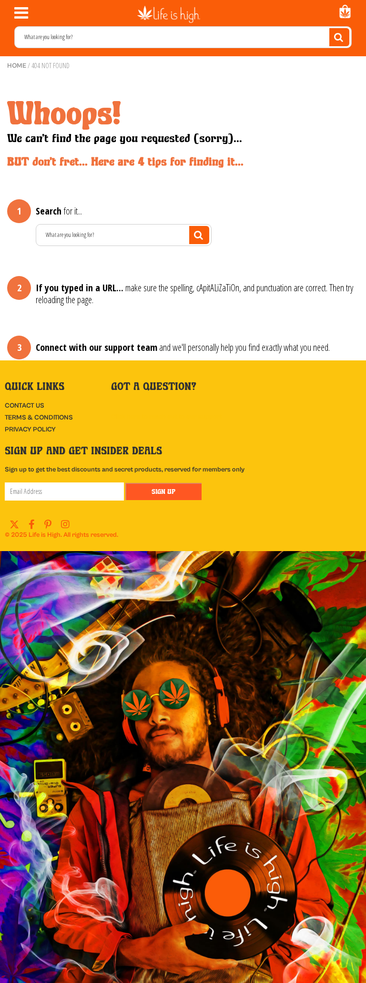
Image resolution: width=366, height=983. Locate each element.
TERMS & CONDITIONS (39, 417)
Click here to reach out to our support (166, 416)
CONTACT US (24, 406)
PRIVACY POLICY (30, 429)
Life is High (45, 535)
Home (16, 66)
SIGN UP (163, 491)
